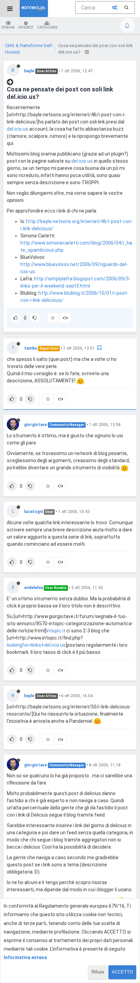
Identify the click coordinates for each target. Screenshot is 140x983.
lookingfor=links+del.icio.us (36, 645)
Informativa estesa (25, 957)
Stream (8, 27)
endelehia (33, 587)
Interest (25, 27)
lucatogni (33, 511)
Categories (47, 27)
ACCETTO (122, 971)
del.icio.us (17, 129)
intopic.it (55, 630)
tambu (30, 348)
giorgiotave (35, 424)
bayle (29, 71)
